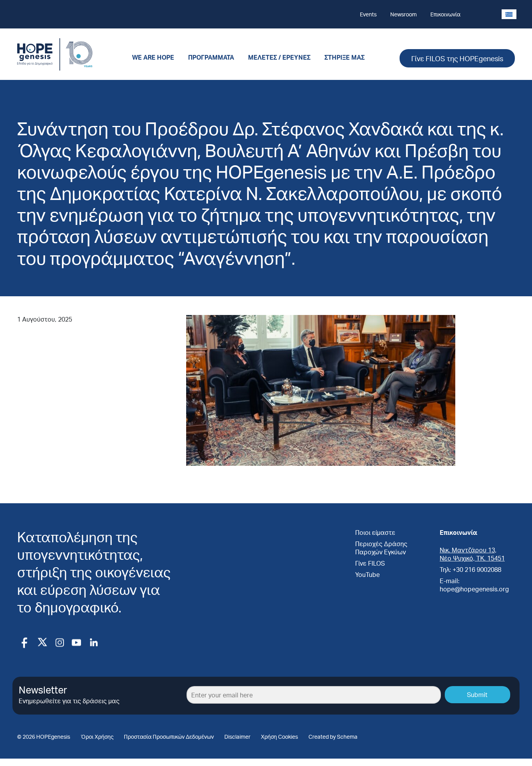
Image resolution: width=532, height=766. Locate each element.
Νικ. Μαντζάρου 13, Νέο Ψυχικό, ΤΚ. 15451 (472, 554)
